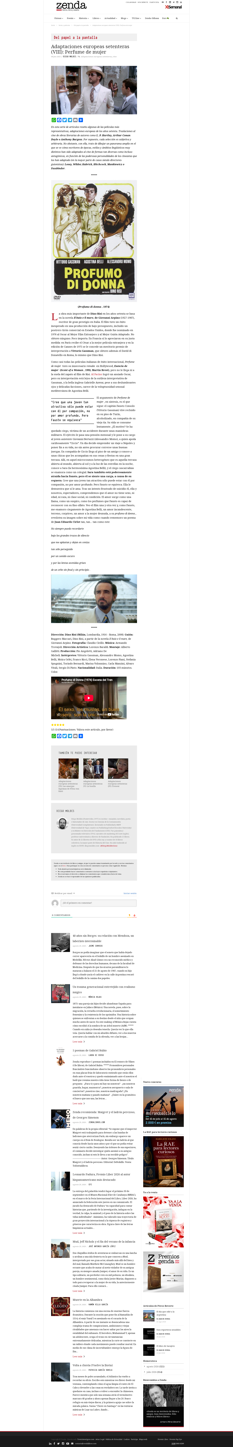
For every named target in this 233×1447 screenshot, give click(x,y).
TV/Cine (135, 18)
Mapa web (143, 1439)
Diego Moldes (69, 56)
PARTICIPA (154, 2)
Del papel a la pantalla (81, 25)
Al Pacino (96, 374)
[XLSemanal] (173, 7)
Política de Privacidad (114, 1439)
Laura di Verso (96, 1055)
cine (115, 56)
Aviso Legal (99, 1439)
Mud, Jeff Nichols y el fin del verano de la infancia (104, 1241)
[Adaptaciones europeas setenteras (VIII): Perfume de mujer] (94, 90)
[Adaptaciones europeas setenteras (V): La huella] (93, 768)
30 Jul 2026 (161, 1337)
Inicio (53, 25)
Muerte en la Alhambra (87, 1300)
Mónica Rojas (95, 997)
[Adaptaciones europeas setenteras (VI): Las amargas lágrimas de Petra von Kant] (69, 768)
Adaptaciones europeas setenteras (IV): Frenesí (117, 783)
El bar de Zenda (163, 1319)
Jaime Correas (96, 946)
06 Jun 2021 (56, 56)
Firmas (57, 18)
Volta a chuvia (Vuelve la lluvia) (93, 1365)
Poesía (70, 18)
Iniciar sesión (130, 893)
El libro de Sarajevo (166, 1346)
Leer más (77, 1041)
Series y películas (64, 25)
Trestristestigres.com (85, 1439)
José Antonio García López (102, 1246)
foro (64, 866)
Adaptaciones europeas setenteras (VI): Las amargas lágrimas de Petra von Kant (69, 786)
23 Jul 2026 (161, 1353)
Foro (164, 18)
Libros (96, 18)
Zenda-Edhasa (152, 18)
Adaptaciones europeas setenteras (96, 56)
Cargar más (94, 1425)
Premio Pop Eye (175, 1439)
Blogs (123, 18)
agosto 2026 (153, 1366)
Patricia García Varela (100, 1370)
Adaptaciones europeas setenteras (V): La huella (92, 783)
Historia (83, 18)
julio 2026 (152, 1372)
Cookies (127, 1439)
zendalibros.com (97, 1122)
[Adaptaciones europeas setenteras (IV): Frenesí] (118, 768)
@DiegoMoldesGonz (108, 846)
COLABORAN (131, 2)
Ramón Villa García (98, 1304)
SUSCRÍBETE (143, 2)
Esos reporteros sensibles (169, 1329)
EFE (90, 1184)
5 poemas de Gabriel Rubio (90, 1050)
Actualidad (109, 18)
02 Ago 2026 (161, 1322)
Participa (134, 1439)
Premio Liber (163, 1439)
